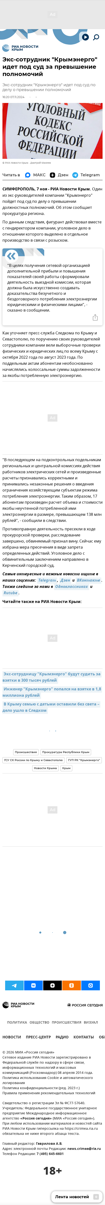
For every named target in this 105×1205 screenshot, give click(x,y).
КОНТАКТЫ (84, 1038)
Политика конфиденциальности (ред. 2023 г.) (41, 1088)
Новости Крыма (45, 768)
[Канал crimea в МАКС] (90, 985)
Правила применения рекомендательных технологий (48, 1093)
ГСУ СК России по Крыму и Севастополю (33, 760)
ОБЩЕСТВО (39, 1023)
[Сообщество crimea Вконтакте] (33, 985)
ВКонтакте (88, 580)
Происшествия (26, 752)
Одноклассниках (71, 587)
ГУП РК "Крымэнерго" (84, 760)
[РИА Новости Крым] (20, 48)
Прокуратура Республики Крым (65, 752)
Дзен (65, 580)
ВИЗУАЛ (91, 1023)
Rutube (10, 593)
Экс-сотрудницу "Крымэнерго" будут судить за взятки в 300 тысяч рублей (52, 677)
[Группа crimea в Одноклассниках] (71, 985)
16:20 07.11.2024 (13, 97)
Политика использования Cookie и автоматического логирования (47, 1080)
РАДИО (62, 1038)
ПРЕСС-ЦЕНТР (38, 1038)
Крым (66, 768)
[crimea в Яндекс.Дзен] (52, 985)
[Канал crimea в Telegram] (14, 985)
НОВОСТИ (11, 1038)
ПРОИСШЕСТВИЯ (66, 1023)
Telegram (47, 580)
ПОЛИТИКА (17, 1023)
